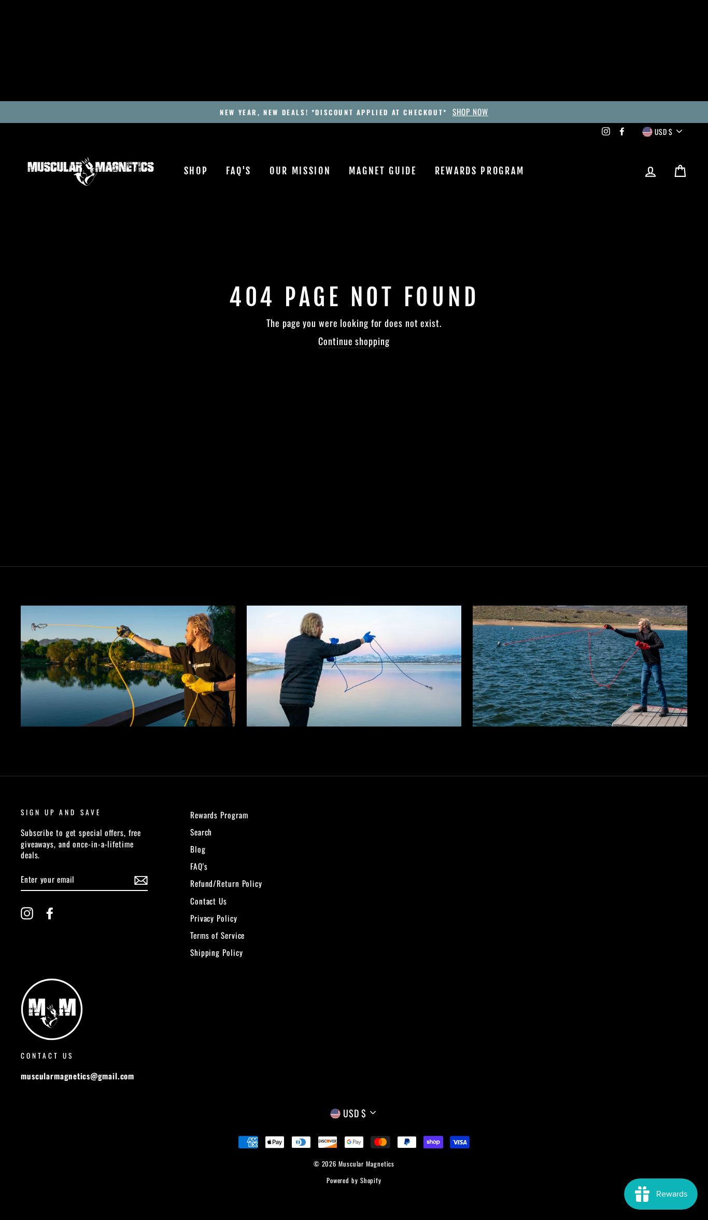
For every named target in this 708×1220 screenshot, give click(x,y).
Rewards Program (480, 170)
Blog (198, 849)
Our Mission (300, 170)
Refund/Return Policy (226, 883)
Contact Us (208, 901)
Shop (196, 170)
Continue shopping (353, 341)
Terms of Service (217, 935)
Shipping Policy (216, 952)
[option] (354, 111)
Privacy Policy (213, 918)
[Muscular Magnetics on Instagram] (27, 913)
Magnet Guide (382, 170)
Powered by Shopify (354, 1180)
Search (201, 832)
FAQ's (238, 170)
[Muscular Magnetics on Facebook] (50, 913)
